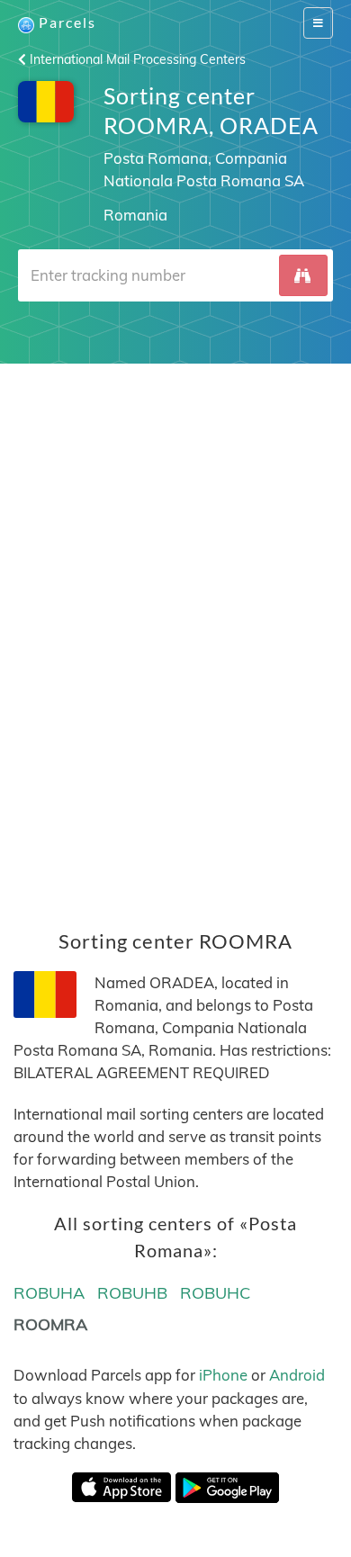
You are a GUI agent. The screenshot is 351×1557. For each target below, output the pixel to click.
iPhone (223, 1374)
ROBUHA (49, 1292)
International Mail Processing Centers (136, 59)
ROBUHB (132, 1292)
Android (297, 1374)
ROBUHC (215, 1292)
